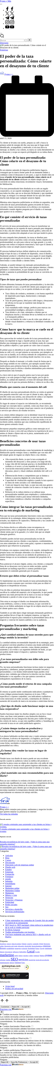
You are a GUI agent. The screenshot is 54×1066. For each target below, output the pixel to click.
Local (31, 951)
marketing (7, 955)
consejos (29, 944)
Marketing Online (12, 890)
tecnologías (32, 960)
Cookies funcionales (11, 1026)
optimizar (36, 955)
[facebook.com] (9, 10)
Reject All (15, 1007)
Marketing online (12, 888)
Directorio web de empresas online (19, 865)
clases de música (16, 944)
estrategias (18, 948)
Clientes (24, 944)
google (8, 879)
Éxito (23, 962)
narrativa (26, 955)
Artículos (9, 855)
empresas (47, 946)
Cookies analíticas (10, 1038)
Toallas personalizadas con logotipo (20, 932)
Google (42, 948)
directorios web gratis (10, 946)
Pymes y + (4, 807)
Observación (25, 1026)
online (31, 955)
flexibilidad (31, 948)
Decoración (10, 862)
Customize (5, 1007)
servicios (23, 959)
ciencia (9, 944)
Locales (37, 952)
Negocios (9, 897)
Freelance (9, 876)
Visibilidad (18, 962)
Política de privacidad (14, 988)
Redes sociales (11, 904)
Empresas (4, 50)
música (20, 955)
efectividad (28, 946)
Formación (9, 874)
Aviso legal (10, 986)
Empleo (8, 869)
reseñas (8, 960)
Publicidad (9, 902)
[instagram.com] (9, 23)
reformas (2, 960)
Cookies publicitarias (11, 1050)
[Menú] (1, 4)
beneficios (3, 944)
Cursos (8, 860)
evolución (24, 948)
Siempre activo (25, 1014)
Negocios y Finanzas (14, 900)
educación (21, 946)
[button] (26, 40)
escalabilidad (10, 948)
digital (41, 944)
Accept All (25, 1007)
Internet (8, 886)
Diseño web (10, 867)
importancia (8, 952)
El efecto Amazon (12, 930)
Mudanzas (9, 893)
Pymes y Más (5, 1)
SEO (14, 959)
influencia (16, 952)
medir (16, 955)
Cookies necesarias (10, 1014)
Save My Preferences (19, 1062)
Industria (8, 881)
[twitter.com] (9, 15)
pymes (48, 955)
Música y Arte (11, 895)
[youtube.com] (9, 28)
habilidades (48, 948)
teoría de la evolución (42, 960)
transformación (4, 962)
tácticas (12, 962)
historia (2, 952)
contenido (36, 944)
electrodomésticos (37, 946)
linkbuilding (23, 952)
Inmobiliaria (10, 883)
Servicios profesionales (14, 912)
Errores (3, 948)
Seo (6, 907)
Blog (7, 858)
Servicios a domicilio (14, 909)
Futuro (37, 948)
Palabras (42, 955)
